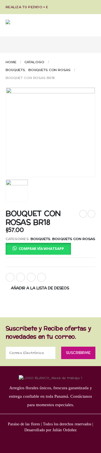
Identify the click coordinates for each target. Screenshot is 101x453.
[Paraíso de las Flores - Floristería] (34, 28)
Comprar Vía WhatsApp (41, 248)
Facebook (10, 277)
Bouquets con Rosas (73, 239)
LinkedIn (31, 277)
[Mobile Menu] (10, 41)
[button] (38, 248)
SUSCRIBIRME (78, 352)
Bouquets (40, 239)
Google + (41, 277)
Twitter (20, 277)
